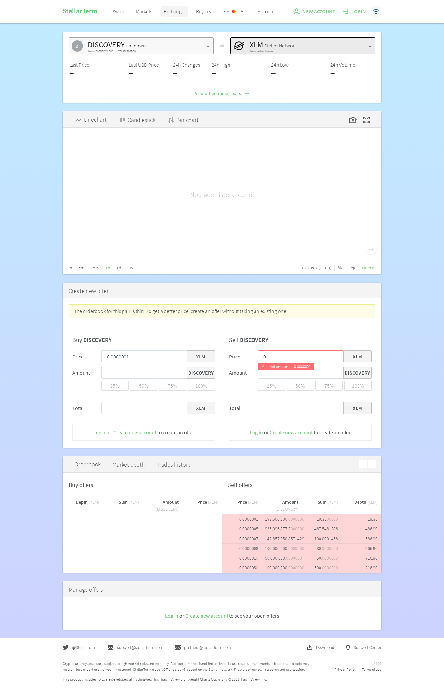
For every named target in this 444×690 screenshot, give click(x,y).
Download (325, 647)
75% (172, 386)
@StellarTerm (84, 647)
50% (144, 386)
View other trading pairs (218, 93)
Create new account (134, 432)
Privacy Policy (345, 669)
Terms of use (371, 669)
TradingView (250, 679)
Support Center (367, 647)
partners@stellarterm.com (207, 647)
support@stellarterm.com (140, 647)
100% (201, 386)
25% (115, 386)
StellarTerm (80, 11)
